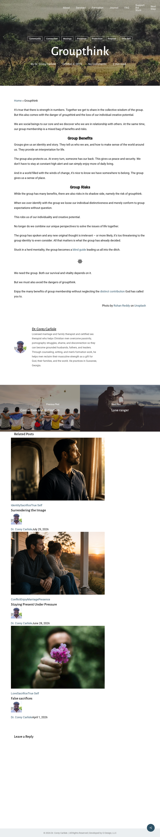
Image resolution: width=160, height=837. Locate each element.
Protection (97, 38)
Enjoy (23, 599)
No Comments (97, 64)
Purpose (112, 38)
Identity (15, 505)
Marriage (32, 599)
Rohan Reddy (122, 305)
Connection (52, 38)
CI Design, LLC (109, 833)
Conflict (15, 599)
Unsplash (140, 305)
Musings (67, 38)
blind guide (79, 249)
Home (18, 100)
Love (14, 693)
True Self (126, 38)
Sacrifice (25, 505)
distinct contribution (112, 291)
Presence (81, 38)
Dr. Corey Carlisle (45, 64)
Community (35, 38)
